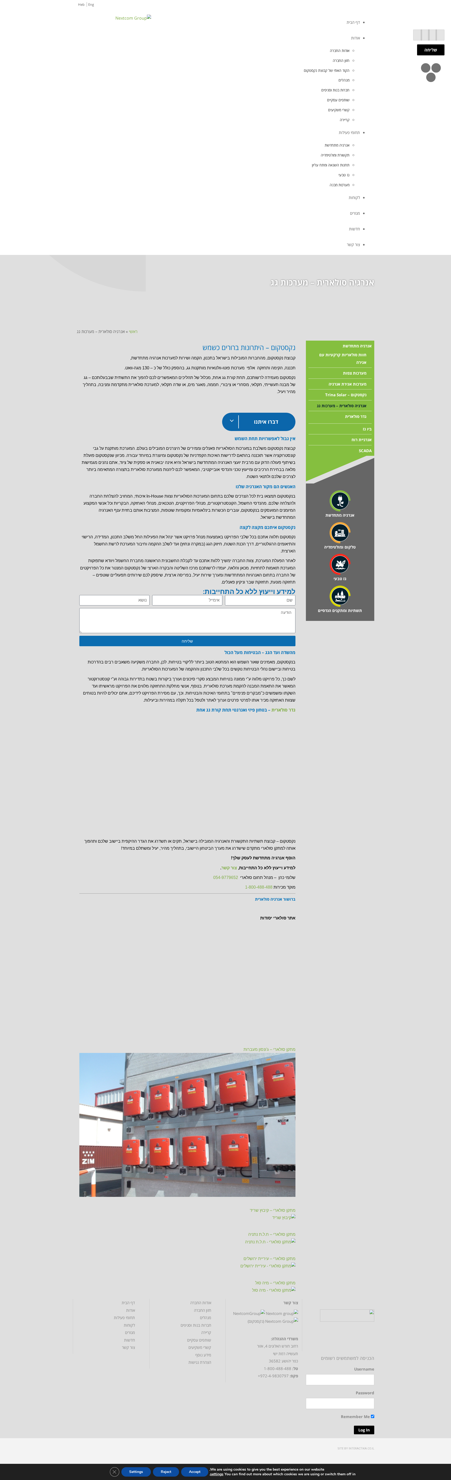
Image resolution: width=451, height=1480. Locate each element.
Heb (81, 4)
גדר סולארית (283, 710)
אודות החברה (200, 1302)
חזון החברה (202, 1310)
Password (365, 1392)
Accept (194, 1471)
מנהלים (205, 1317)
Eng (91, 4)
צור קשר (229, 868)
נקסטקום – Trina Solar (345, 394)
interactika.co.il (361, 1448)
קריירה (206, 1332)
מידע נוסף (203, 1354)
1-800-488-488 (258, 887)
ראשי (133, 331)
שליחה (430, 50)
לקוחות (129, 1325)
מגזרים (130, 1332)
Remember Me (356, 1416)
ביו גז (367, 429)
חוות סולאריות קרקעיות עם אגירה (342, 358)
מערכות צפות (354, 373)
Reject (166, 1471)
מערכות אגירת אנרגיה (347, 384)
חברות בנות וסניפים (196, 1325)
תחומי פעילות (124, 1317)
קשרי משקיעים (199, 1347)
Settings (136, 1471)
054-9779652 (225, 877)
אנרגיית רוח (362, 439)
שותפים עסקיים (199, 1340)
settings (216, 1474)
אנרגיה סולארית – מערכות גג (341, 405)
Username (364, 1369)
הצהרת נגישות (199, 1362)
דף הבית (128, 1302)
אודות (130, 1310)
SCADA (365, 450)
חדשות (129, 1340)
